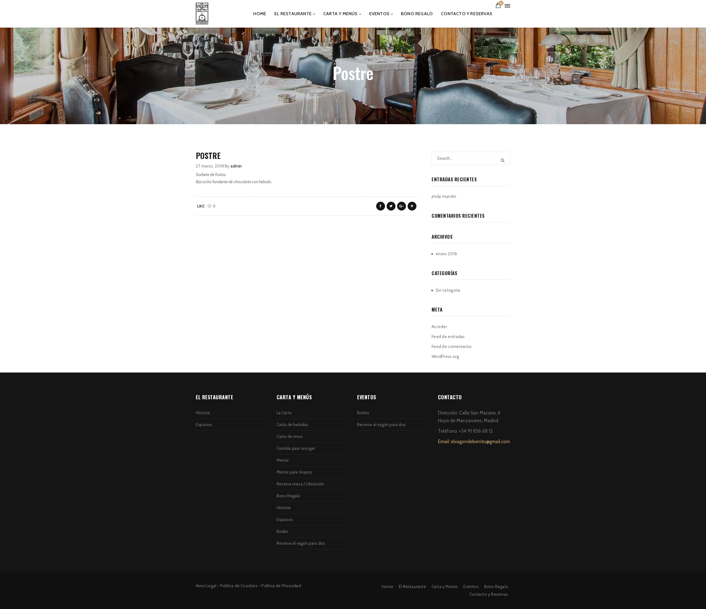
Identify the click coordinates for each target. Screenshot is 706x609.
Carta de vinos (290, 436)
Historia (203, 412)
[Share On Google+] (401, 206)
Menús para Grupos (294, 472)
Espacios (204, 424)
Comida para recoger (296, 448)
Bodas (282, 531)
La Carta (284, 412)
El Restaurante (293, 13)
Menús (283, 460)
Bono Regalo (417, 13)
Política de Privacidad (281, 585)
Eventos (379, 13)
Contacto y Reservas (466, 13)
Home (259, 13)
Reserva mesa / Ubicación (300, 484)
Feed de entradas (448, 336)
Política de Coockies (239, 585)
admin (236, 166)
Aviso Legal (206, 585)
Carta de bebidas (293, 424)
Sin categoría (448, 290)
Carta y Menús (340, 13)
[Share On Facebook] (380, 206)
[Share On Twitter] (391, 206)
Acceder (439, 326)
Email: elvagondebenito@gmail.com (474, 441)
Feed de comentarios (452, 346)
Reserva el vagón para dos (301, 543)
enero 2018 (446, 253)
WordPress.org (445, 356)
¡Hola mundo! (444, 196)
